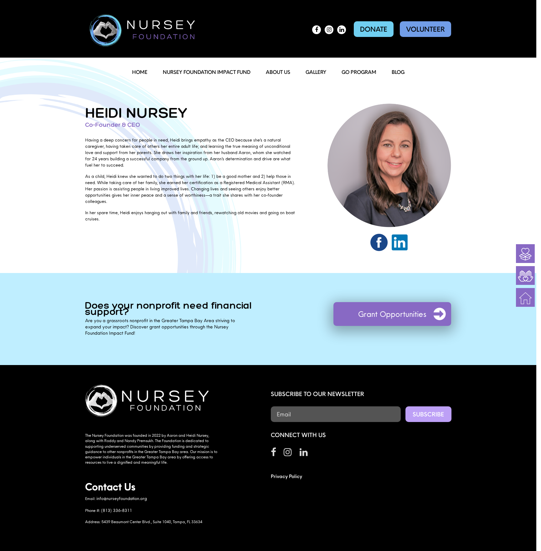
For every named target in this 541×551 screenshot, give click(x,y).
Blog (398, 72)
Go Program (359, 72)
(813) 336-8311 (116, 510)
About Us (278, 72)
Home (139, 72)
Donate (373, 29)
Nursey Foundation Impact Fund (206, 72)
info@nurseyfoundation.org (121, 498)
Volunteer (425, 29)
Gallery (316, 72)
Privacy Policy (286, 476)
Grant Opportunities (392, 314)
